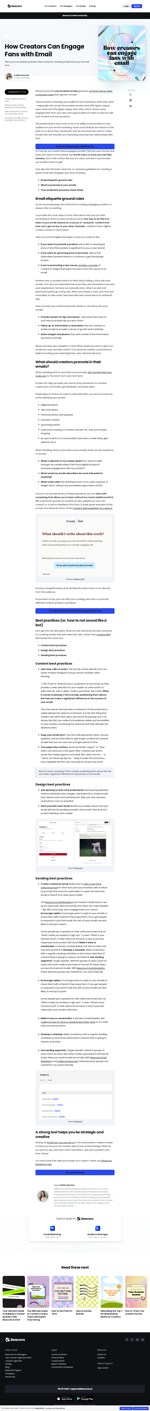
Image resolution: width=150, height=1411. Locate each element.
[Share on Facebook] (130, 106)
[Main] (14, 6)
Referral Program (13, 1370)
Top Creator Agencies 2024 (18, 1358)
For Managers (66, 6)
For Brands (81, 6)
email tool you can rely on (61, 1142)
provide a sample (88, 265)
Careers (101, 1358)
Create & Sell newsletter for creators (92, 508)
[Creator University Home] (75, 15)
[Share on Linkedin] (130, 100)
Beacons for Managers (16, 1354)
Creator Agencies (13, 1361)
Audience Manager (67, 1061)
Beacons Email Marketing (59, 902)
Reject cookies (126, 1408)
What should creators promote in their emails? (15, 106)
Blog (7, 1367)
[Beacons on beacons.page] (142, 1340)
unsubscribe (103, 634)
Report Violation (58, 1364)
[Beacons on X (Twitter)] (136, 1340)
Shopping (9, 1373)
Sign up (137, 6)
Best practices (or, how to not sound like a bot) (16, 112)
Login (126, 6)
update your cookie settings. (55, 1408)
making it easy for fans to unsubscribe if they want (68, 1022)
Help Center (102, 1368)
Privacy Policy (57, 1358)
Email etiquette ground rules (15, 100)
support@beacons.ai (81, 1389)
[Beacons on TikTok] (126, 1340)
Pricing (92, 6)
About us (101, 1354)
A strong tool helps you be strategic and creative (16, 119)
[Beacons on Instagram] (131, 1340)
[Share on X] (130, 94)
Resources (10, 1377)
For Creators (50, 6)
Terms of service (59, 1354)
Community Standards (62, 1367)
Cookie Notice (57, 1361)
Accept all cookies (141, 1408)
